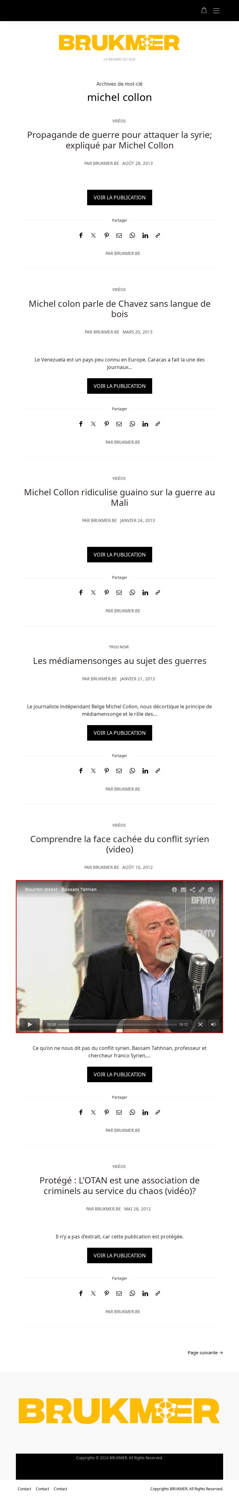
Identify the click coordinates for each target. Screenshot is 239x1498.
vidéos (118, 121)
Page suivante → (205, 1352)
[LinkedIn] (145, 235)
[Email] (119, 235)
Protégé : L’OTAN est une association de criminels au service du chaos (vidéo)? (120, 1185)
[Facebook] (80, 235)
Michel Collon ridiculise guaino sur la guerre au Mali (119, 497)
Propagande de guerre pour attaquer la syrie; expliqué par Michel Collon (119, 140)
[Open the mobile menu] (216, 11)
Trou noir (119, 647)
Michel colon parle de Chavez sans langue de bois (120, 308)
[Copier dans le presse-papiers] (157, 235)
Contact (24, 1488)
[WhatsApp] (132, 235)
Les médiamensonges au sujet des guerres (119, 660)
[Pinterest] (106, 235)
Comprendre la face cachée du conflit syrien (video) (119, 844)
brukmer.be (106, 163)
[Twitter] (93, 236)
